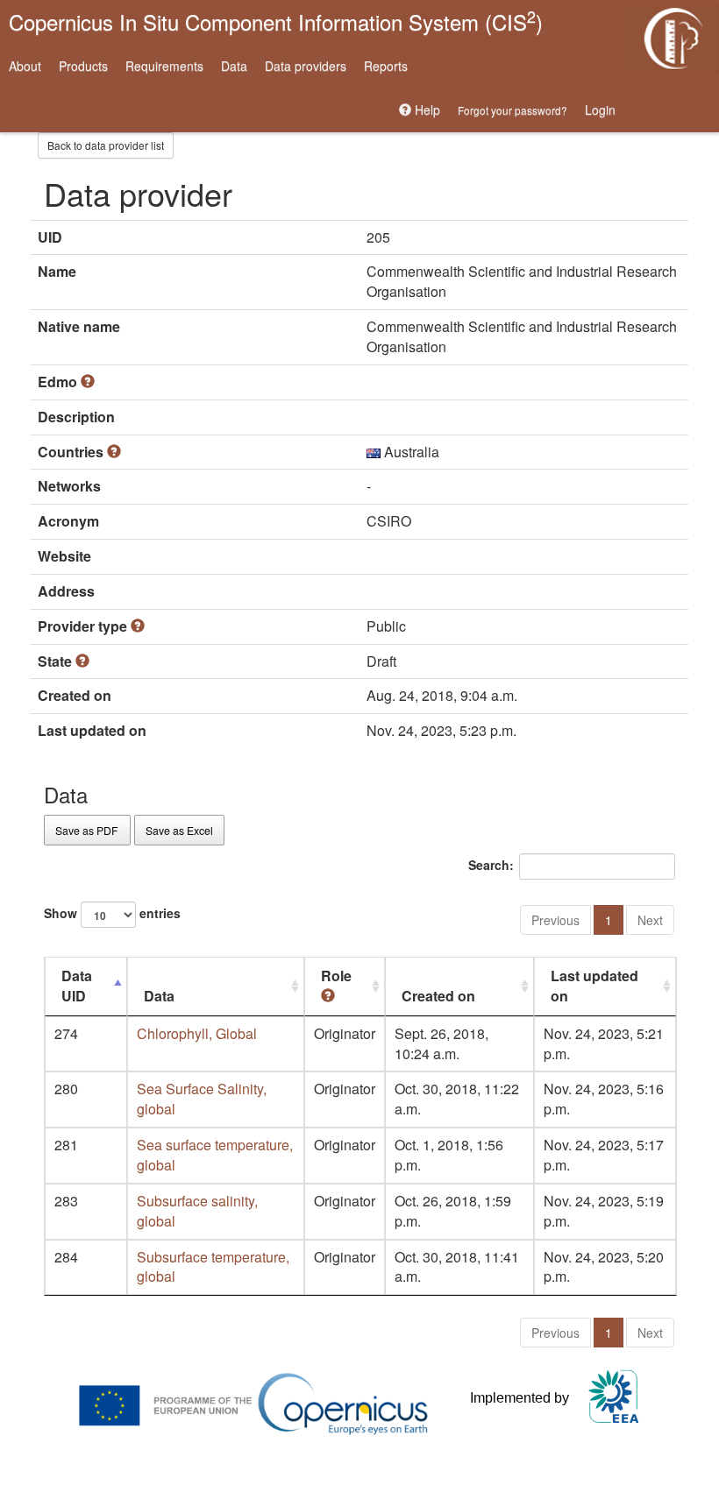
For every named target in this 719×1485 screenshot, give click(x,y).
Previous (555, 920)
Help (425, 109)
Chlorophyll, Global (197, 1033)
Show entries (112, 912)
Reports (386, 65)
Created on (438, 996)
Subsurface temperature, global (213, 1267)
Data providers (305, 65)
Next (650, 920)
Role (336, 975)
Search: (491, 864)
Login (600, 109)
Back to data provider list (105, 145)
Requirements (164, 65)
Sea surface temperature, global (215, 1155)
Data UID (76, 985)
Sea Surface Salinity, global (202, 1098)
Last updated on (594, 985)
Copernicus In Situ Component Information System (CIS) (276, 20)
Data (234, 65)
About (25, 65)
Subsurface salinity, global (197, 1211)
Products (83, 65)
